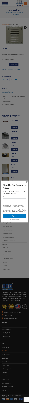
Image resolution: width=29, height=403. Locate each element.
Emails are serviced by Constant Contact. (10, 211)
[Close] (27, 182)
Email (4, 197)
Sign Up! (14, 215)
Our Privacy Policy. (22, 211)
